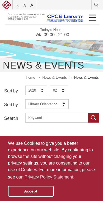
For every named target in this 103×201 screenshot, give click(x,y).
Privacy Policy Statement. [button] (49, 177)
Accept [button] (30, 191)
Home (30, 77)
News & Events (54, 77)
